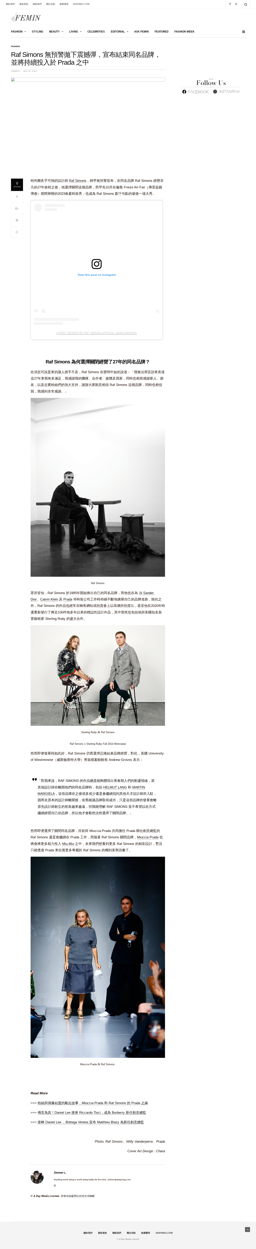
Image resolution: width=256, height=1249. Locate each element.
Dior (34, 599)
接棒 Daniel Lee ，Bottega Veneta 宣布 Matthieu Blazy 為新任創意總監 (91, 1122)
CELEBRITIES (96, 31)
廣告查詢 (23, 4)
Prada (67, 599)
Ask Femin (141, 31)
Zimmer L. (16, 71)
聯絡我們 (37, 4)
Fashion (15, 46)
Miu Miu (68, 844)
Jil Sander (146, 593)
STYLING (37, 31)
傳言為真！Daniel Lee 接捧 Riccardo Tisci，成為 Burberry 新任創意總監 (92, 1113)
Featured (161, 31)
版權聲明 (64, 4)
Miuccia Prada (147, 837)
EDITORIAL (118, 31)
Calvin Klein (49, 599)
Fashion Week (184, 31)
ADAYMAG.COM (81, 4)
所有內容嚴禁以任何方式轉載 (77, 1196)
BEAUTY (54, 31)
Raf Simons (77, 181)
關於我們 (10, 4)
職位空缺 (50, 4)
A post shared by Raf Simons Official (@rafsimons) (96, 332)
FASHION (16, 31)
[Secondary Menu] (242, 32)
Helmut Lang (115, 787)
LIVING (73, 31)
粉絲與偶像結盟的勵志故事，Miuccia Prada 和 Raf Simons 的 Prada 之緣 (93, 1103)
